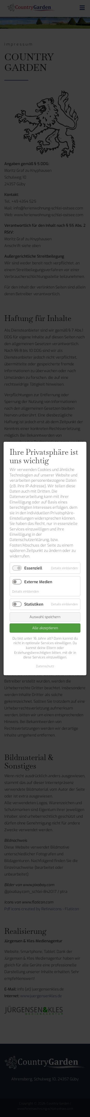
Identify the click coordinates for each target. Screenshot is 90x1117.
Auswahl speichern (45, 617)
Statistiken (33, 604)
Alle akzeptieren (45, 628)
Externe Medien (38, 581)
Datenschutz (45, 666)
